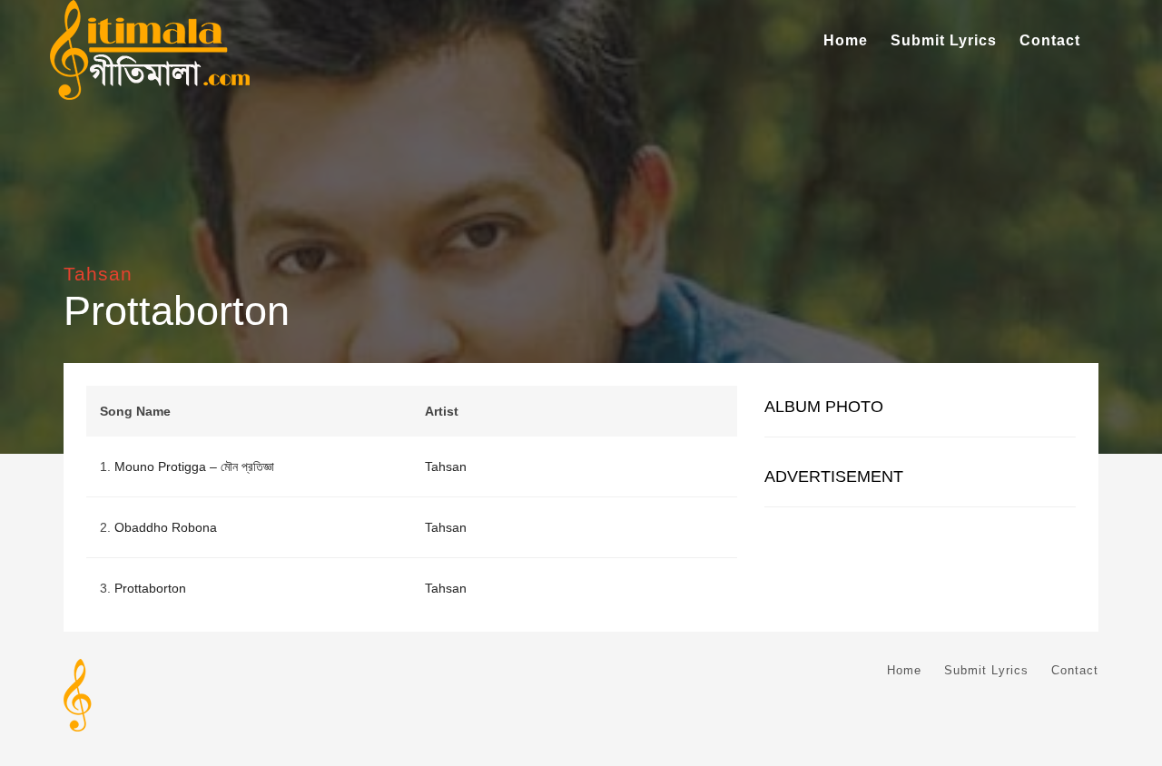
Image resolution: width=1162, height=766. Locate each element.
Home (845, 40)
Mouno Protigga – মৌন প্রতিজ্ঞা (194, 466)
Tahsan (98, 273)
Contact (1049, 40)
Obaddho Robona (165, 527)
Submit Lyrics (944, 40)
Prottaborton (150, 588)
